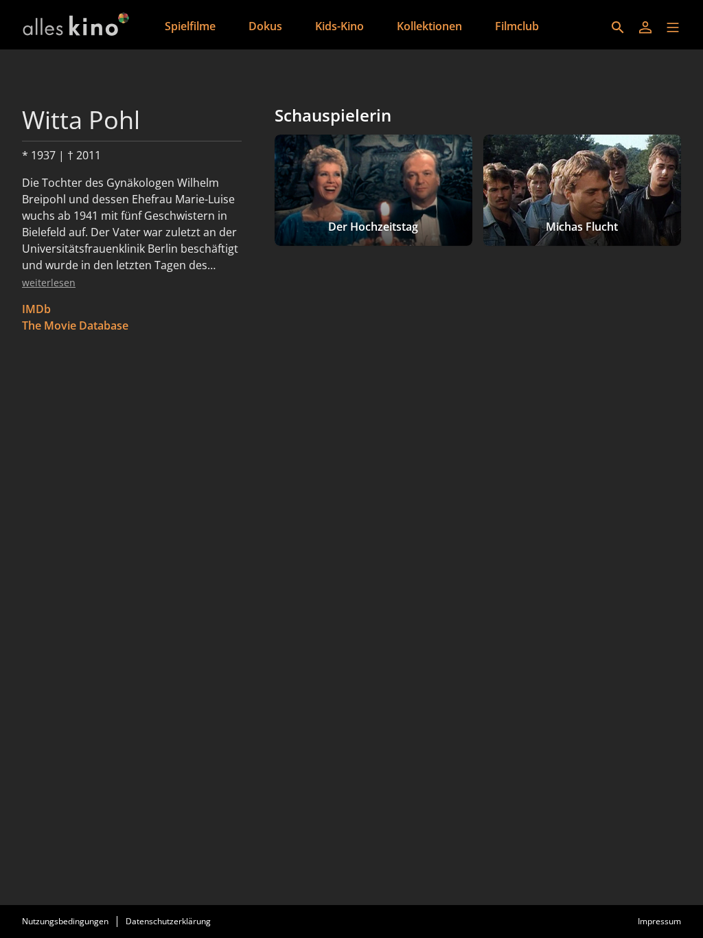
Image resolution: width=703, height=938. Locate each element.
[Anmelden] (645, 27)
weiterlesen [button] (49, 282)
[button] (673, 27)
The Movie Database (75, 325)
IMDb (36, 309)
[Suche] (618, 27)
